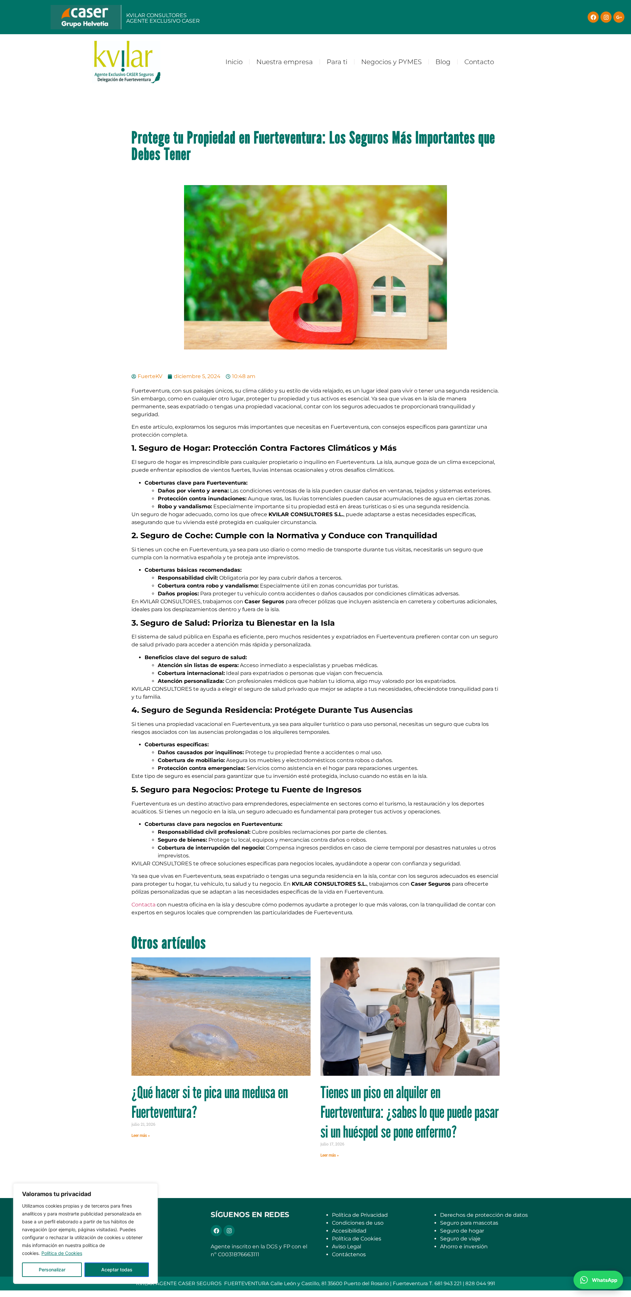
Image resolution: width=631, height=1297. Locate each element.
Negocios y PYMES (391, 62)
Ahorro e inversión (464, 1246)
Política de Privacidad (360, 1215)
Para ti (337, 62)
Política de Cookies (61, 1253)
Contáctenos (349, 1254)
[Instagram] (606, 17)
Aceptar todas (116, 1269)
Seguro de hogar (462, 1231)
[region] (85, 1233)
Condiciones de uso (358, 1223)
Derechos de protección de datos (484, 1215)
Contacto (479, 62)
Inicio (234, 62)
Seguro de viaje (460, 1239)
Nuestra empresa (284, 62)
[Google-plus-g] (618, 17)
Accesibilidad (349, 1231)
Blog (443, 62)
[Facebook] (593, 17)
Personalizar (52, 1269)
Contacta (143, 904)
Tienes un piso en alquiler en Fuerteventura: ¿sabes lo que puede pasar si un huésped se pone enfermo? (409, 1111)
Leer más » (140, 1135)
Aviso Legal (346, 1246)
